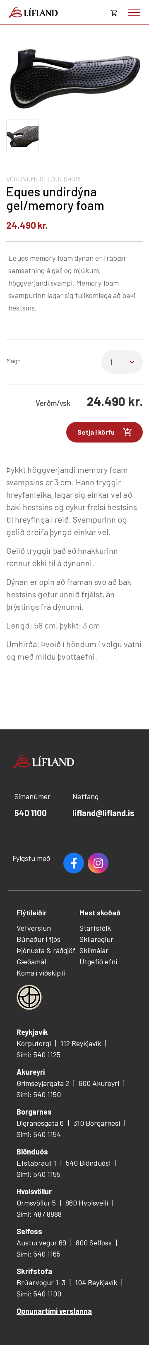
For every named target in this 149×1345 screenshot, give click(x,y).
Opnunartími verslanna (54, 1311)
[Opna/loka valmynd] (134, 12)
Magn (13, 360)
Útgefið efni (98, 961)
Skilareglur (96, 939)
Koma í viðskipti (41, 972)
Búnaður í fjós (38, 939)
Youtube (98, 863)
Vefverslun (34, 927)
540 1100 (30, 813)
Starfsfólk (95, 927)
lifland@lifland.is (103, 813)
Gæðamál (31, 961)
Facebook (73, 863)
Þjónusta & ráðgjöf (46, 950)
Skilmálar (93, 950)
